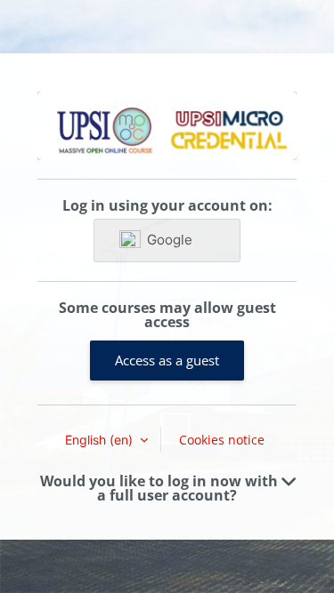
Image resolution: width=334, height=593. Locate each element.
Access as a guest (167, 360)
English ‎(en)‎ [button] (100, 439)
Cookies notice (222, 439)
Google (169, 239)
